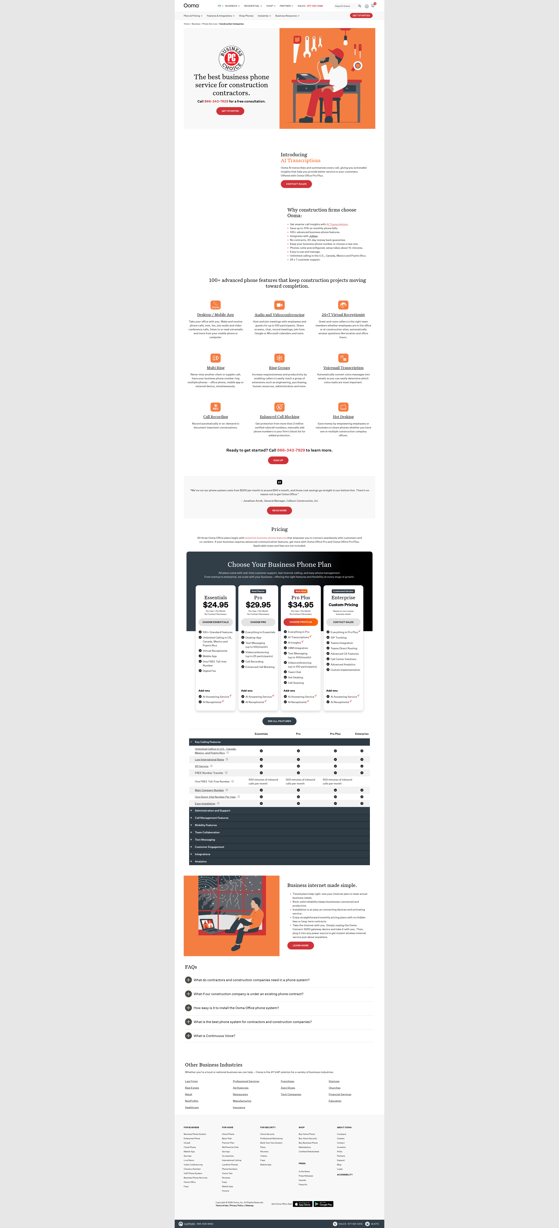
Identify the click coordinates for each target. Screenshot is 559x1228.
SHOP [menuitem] (269, 6)
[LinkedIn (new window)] (198, 1203)
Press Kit (303, 1184)
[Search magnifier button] (360, 6)
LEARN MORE (301, 945)
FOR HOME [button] (227, 1127)
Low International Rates (209, 759)
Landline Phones (230, 1164)
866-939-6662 (205, 1223)
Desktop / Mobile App (215, 314)
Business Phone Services (195, 1177)
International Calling (231, 1160)
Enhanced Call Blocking (279, 416)
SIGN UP (278, 460)
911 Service (201, 766)
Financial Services (340, 1094)
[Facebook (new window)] (186, 1203)
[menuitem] (219, 6)
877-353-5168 (315, 6)
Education (335, 1100)
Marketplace (305, 1147)
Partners (341, 1156)
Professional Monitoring (271, 1138)
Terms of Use (222, 1205)
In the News (304, 1171)
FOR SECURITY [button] (268, 1127)
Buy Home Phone (307, 1134)
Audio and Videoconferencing (279, 314)
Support (341, 1160)
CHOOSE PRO (258, 622)
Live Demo (189, 1160)
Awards (302, 1180)
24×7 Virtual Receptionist (343, 314)
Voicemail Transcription (343, 367)
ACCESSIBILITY (345, 1174)
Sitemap (249, 1205)
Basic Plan (227, 1138)
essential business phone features (266, 537)
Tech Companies (291, 1094)
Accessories (228, 1156)
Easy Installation (205, 803)
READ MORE (279, 510)
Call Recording (215, 416)
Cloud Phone (190, 1147)
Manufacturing (242, 1100)
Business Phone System (195, 1134)
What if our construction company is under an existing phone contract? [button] (249, 994)
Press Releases (306, 1176)
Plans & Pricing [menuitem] (192, 15)
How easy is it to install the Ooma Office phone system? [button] (236, 1008)
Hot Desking (343, 416)
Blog (339, 1164)
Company (341, 1134)
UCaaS (187, 1143)
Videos (263, 1156)
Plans (263, 1147)
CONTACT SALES (296, 184)
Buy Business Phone (308, 1143)
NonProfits (191, 1100)
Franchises (287, 1081)
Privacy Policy (237, 1205)
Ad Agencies (240, 1087)
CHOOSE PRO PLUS (301, 622)
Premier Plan (228, 1143)
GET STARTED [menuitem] (361, 15)
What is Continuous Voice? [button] (214, 1036)
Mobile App (189, 1151)
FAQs (339, 1151)
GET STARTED (230, 111)
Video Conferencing (193, 1164)
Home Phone (228, 1134)
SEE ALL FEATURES (279, 721)
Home (187, 24)
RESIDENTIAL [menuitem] (252, 6)
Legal (340, 1169)
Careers (340, 1138)
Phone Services (210, 24)
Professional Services (246, 1081)
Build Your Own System (271, 1143)
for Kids (230, 1147)
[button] (317, 1164)
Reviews (226, 1177)
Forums (225, 1190)
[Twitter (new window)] (192, 1203)
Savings (187, 1156)
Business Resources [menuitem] (286, 15)
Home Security (267, 1134)
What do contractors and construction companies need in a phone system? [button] (252, 980)
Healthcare (192, 1107)
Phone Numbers (229, 1169)
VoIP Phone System (193, 1173)
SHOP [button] (302, 1127)
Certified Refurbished (309, 1151)
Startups (334, 1081)
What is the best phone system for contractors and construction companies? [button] (253, 1022)
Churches (334, 1087)
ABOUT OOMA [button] (344, 1127)
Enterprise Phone (192, 1138)
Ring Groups (279, 367)
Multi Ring (215, 367)
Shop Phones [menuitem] (246, 15)
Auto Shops (288, 1087)
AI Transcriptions (337, 224)
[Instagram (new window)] (210, 1203)
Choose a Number (192, 1169)
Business (196, 24)
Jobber (313, 236)
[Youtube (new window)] (204, 1203)
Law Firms (191, 1081)
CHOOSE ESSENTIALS (215, 622)
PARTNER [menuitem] (285, 6)
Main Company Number (209, 790)
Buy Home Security (308, 1138)
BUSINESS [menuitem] (231, 6)
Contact (341, 1143)
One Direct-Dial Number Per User (215, 796)
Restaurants (240, 1094)
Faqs (186, 1186)
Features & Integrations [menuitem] (219, 15)
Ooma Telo (227, 1173)
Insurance (239, 1107)
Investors (341, 1147)
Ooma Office (190, 1182)
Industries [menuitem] (263, 15)
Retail (188, 1094)
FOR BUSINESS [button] (191, 1127)
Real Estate (192, 1087)
